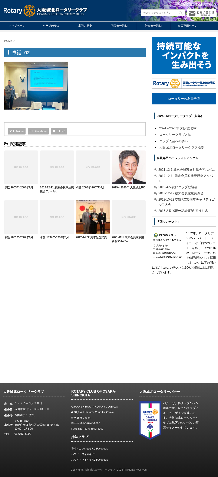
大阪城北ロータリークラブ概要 (181, 147)
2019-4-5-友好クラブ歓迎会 (177, 187)
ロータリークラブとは (175, 134)
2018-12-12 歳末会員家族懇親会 (181, 193)
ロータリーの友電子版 (184, 98)
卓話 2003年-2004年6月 (18, 187)
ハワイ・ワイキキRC (83, 454)
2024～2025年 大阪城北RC (178, 128)
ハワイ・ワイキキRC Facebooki (89, 459)
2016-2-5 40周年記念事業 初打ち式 (183, 210)
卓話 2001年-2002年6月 (18, 237)
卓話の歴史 (85, 25)
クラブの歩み (51, 25)
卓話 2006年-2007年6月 (90, 187)
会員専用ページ (187, 25)
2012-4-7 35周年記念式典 (91, 237)
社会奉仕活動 (153, 25)
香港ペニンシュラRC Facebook (89, 448)
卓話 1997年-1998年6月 (54, 237)
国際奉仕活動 (119, 25)
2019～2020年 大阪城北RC (128, 187)
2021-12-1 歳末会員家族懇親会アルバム (186, 169)
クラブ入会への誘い (173, 141)
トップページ (17, 25)
